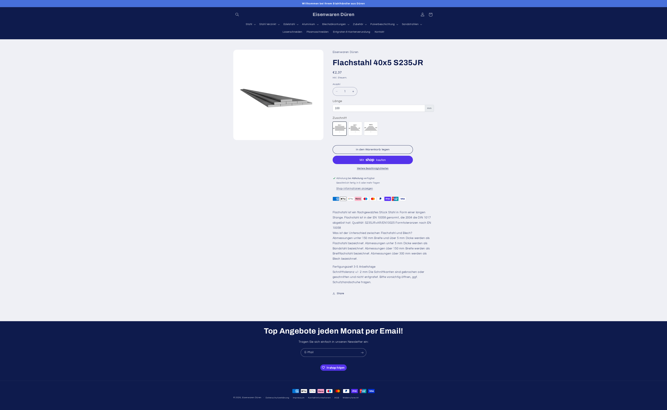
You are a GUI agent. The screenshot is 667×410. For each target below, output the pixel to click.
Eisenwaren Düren (252, 398)
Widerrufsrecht (351, 398)
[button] (237, 15)
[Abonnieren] (362, 352)
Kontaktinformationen (319, 398)
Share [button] (340, 293)
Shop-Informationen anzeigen (354, 188)
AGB (336, 398)
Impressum (298, 398)
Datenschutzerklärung (277, 398)
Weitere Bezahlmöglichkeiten (373, 168)
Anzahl (336, 84)
